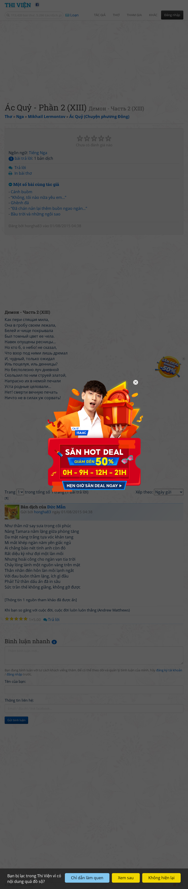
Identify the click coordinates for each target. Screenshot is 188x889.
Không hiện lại (161, 877)
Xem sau (126, 877)
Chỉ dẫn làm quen (87, 877)
